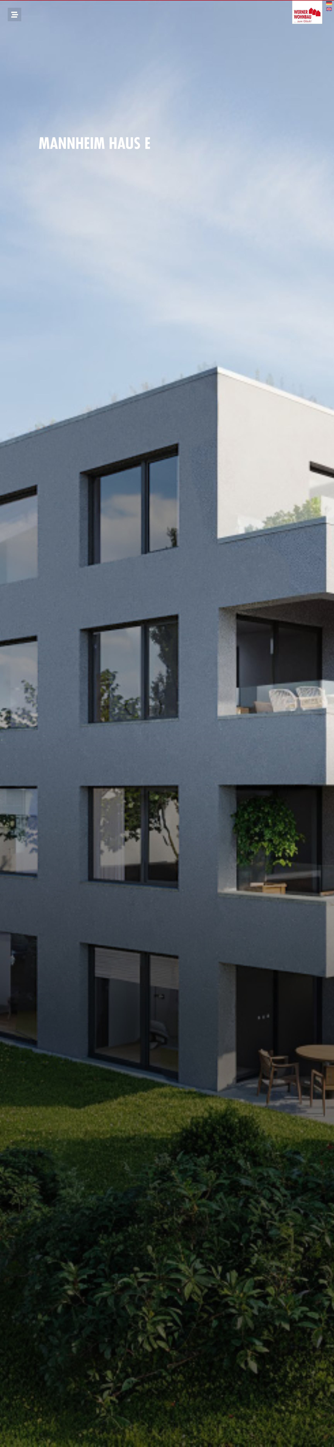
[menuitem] (329, 3)
